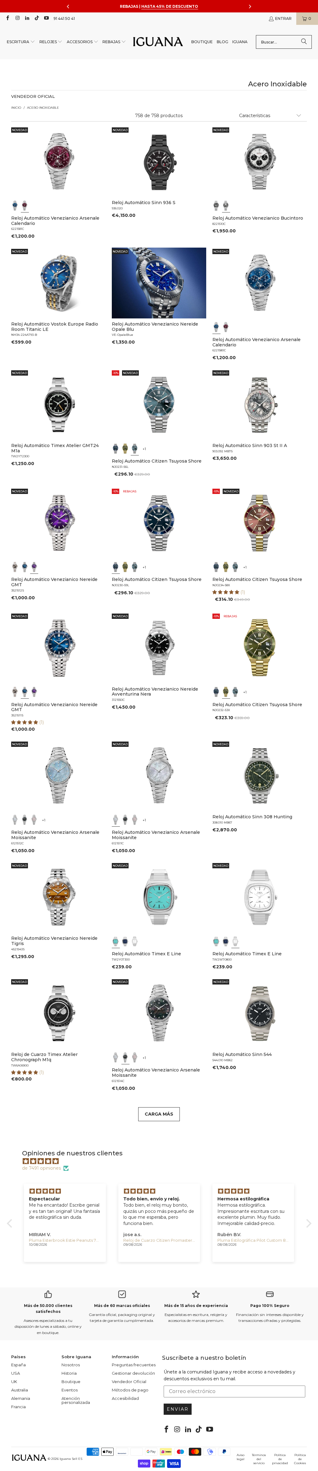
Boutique (70, 1381)
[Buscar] (304, 42)
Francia (18, 1406)
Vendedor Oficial (129, 1381)
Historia (69, 1373)
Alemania (20, 1398)
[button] (21, 42)
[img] (162, 1161)
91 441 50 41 (64, 18)
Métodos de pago (130, 1389)
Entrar (283, 18)
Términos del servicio (259, 1459)
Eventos (69, 1389)
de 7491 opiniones (41, 1168)
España (18, 1364)
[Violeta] (34, 567)
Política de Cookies (300, 1459)
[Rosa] (34, 820)
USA (15, 1373)
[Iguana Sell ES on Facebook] (7, 18)
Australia (19, 1389)
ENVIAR (178, 1409)
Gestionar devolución (133, 1373)
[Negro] (216, 205)
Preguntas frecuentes (134, 1364)
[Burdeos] (24, 205)
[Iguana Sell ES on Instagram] (17, 18)
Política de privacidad (280, 1459)
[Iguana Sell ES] (158, 42)
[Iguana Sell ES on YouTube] (46, 18)
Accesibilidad (125, 1398)
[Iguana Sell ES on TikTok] (36, 18)
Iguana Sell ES (71, 1459)
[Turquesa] (116, 941)
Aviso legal (240, 1457)
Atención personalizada (75, 1400)
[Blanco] (226, 205)
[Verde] (125, 448)
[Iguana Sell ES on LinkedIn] (27, 18)
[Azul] (15, 205)
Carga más (159, 1114)
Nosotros (70, 1364)
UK (14, 1381)
